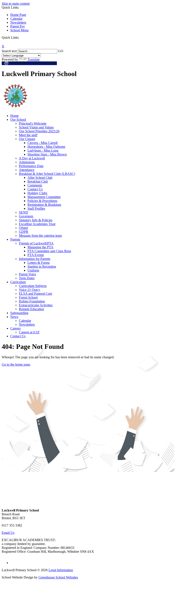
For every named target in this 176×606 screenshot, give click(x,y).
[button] (20, 37)
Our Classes (27, 139)
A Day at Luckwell (32, 158)
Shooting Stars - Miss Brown (47, 154)
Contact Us (35, 189)
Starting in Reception (41, 266)
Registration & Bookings (44, 204)
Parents (15, 239)
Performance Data (31, 166)
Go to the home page (16, 364)
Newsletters (18, 22)
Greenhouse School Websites (58, 577)
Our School (18, 119)
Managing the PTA (40, 247)
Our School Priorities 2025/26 (39, 131)
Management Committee (44, 197)
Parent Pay (17, 26)
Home (14, 116)
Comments (34, 185)
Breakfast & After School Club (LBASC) (47, 174)
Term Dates (27, 278)
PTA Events (35, 255)
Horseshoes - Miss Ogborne (46, 146)
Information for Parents (34, 259)
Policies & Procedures (42, 201)
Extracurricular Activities (36, 305)
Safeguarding (19, 313)
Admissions (27, 162)
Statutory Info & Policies (35, 220)
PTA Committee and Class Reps (49, 251)
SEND (23, 212)
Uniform (33, 270)
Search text (9, 51)
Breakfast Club (37, 181)
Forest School (28, 297)
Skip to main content (16, 3)
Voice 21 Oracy (29, 290)
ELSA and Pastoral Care (35, 293)
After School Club (39, 177)
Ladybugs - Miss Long (42, 150)
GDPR (23, 232)
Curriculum (18, 282)
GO (60, 51)
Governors (26, 216)
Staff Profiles (36, 208)
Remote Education (31, 309)
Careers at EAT (29, 332)
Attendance (26, 170)
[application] (88, 488)
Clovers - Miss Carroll (42, 143)
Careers (15, 328)
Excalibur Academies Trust (37, 224)
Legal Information (61, 570)
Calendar (16, 18)
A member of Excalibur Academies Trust (29, 63)
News (14, 317)
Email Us (8, 532)
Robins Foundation (32, 301)
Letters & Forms (38, 262)
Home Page (18, 15)
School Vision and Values (36, 127)
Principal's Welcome (32, 123)
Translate (33, 59)
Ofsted (23, 228)
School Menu (19, 30)
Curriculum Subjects (33, 286)
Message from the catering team (40, 235)
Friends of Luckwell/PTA (36, 243)
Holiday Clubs (37, 193)
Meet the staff (28, 135)
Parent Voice (27, 274)
